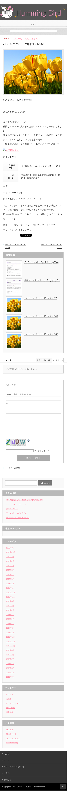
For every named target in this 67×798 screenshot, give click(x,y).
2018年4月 (10, 601)
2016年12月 (10, 637)
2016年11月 (10, 641)
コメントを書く (31, 39)
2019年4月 (10, 574)
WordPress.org (12, 743)
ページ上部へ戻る (63, 786)
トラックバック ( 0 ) (44, 360)
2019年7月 (10, 561)
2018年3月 (10, 606)
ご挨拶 (8, 699)
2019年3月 (10, 579)
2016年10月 (10, 646)
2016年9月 (10, 650)
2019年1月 (10, 588)
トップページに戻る (12, 468)
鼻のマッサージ (12, 509)
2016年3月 (10, 677)
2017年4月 (10, 619)
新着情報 (9, 712)
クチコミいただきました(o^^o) (41, 262)
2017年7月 (10, 615)
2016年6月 (10, 664)
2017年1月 (10, 632)
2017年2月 (10, 628)
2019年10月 (10, 552)
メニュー (7, 760)
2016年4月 (10, 672)
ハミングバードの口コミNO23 (51, 246)
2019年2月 (10, 583)
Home (6, 754)
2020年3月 (10, 548)
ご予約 (6, 773)
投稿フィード (11, 734)
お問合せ (7, 780)
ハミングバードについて (14, 767)
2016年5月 (10, 668)
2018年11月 (10, 597)
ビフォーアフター (13, 703)
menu (33, 24)
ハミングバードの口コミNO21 (15, 246)
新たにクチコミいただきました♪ (42, 280)
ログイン (9, 729)
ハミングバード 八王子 (21, 787)
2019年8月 (10, 557)
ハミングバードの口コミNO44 (41, 316)
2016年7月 (10, 659)
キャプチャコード (41, 451)
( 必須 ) (11, 385)
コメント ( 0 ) (58, 360)
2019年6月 (10, 566)
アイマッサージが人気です (16, 513)
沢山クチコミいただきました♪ (17, 518)
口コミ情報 (17, 39)
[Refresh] (28, 441)
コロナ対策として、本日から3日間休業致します (24, 500)
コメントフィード (13, 738)
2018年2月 (10, 610)
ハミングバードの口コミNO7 (40, 298)
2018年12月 (10, 592)
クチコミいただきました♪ (16, 504)
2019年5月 (10, 570)
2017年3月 (10, 624)
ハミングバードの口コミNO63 (41, 334)
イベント (9, 694)
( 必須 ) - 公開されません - (19, 394)
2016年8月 (10, 655)
